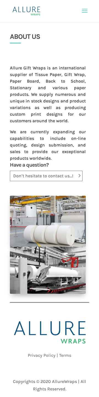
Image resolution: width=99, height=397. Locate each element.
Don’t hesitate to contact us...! (43, 175)
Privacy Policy (42, 355)
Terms (65, 355)
